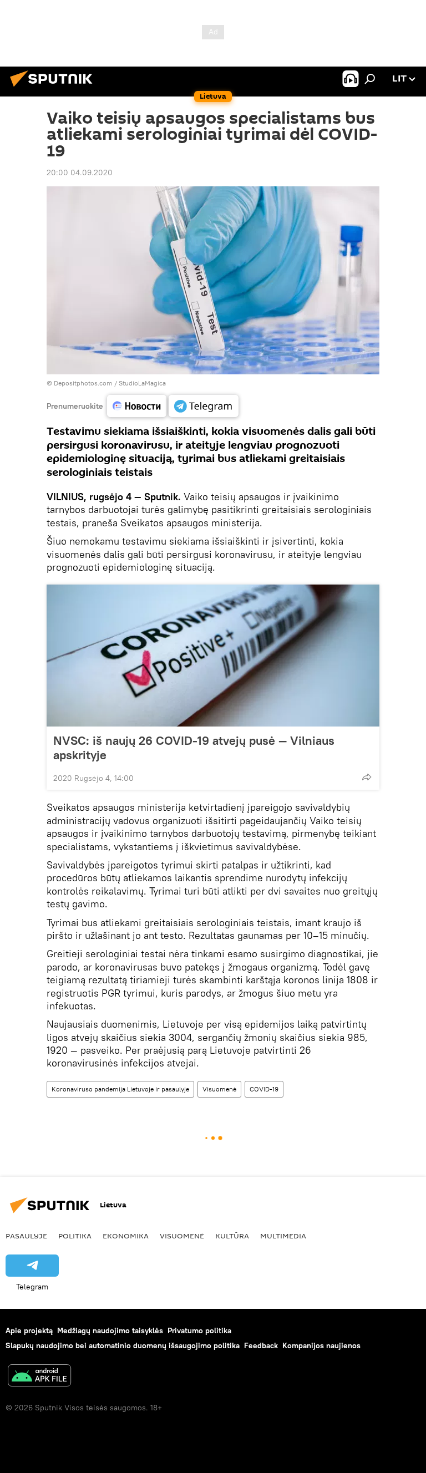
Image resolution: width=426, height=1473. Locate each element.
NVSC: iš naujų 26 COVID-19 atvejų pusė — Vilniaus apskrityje (193, 747)
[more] (367, 777)
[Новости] (136, 406)
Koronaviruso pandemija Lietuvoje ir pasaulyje (120, 1089)
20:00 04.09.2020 (80, 172)
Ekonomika (126, 1236)
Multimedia (283, 1236)
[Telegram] (204, 406)
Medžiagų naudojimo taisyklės (110, 1330)
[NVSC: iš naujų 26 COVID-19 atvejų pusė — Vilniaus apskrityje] (213, 656)
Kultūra (232, 1236)
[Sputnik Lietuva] (54, 88)
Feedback (261, 1345)
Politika (75, 1236)
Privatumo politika (199, 1330)
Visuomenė (219, 1089)
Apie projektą (29, 1330)
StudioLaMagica (142, 383)
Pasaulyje (26, 1236)
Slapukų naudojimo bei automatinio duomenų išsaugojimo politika (123, 1345)
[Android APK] (39, 1376)
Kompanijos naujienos (321, 1345)
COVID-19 (264, 1089)
